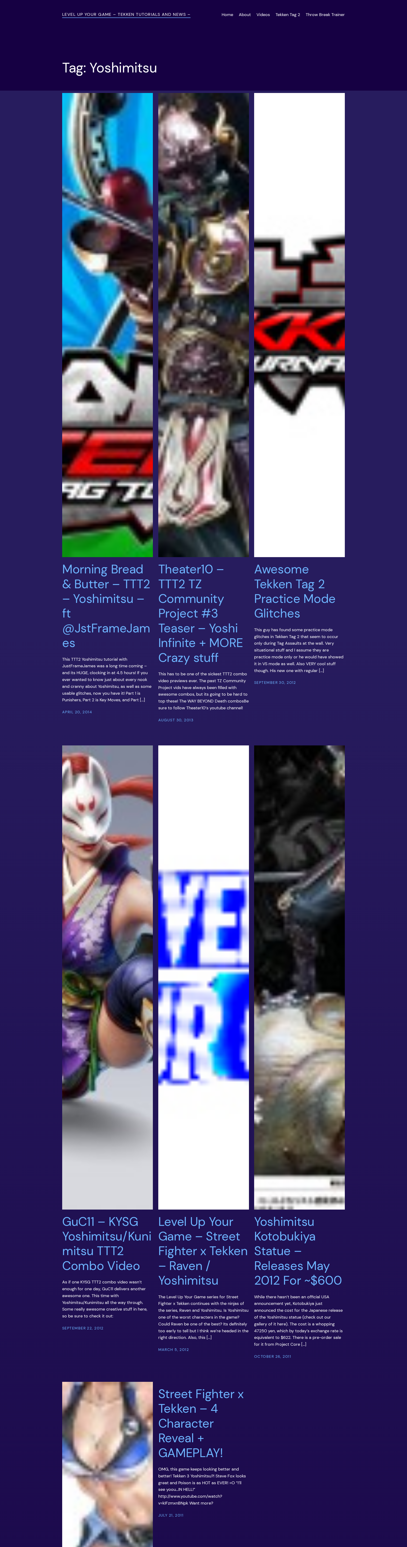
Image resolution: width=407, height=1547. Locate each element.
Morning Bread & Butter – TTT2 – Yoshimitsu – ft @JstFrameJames (106, 606)
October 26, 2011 (272, 1356)
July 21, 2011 (171, 1515)
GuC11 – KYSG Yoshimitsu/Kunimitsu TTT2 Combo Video (106, 1243)
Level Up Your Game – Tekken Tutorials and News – (126, 14)
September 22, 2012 (83, 1328)
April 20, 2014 (77, 712)
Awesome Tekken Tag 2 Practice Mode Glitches (295, 591)
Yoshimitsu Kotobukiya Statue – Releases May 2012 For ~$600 (298, 1251)
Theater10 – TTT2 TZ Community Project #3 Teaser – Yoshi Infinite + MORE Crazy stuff (200, 613)
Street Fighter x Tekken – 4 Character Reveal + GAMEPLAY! (201, 1423)
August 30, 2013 (176, 720)
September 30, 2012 (275, 682)
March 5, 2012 (173, 1349)
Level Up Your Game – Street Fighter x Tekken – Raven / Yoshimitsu (203, 1251)
